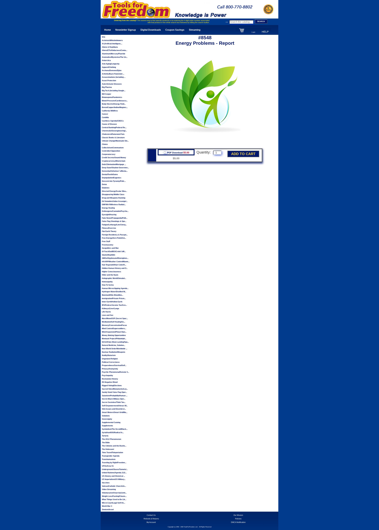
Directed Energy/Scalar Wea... (114, 191)
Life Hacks (106, 312)
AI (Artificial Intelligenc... (112, 44)
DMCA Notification (238, 522)
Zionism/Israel (108, 510)
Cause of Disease (109, 124)
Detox (104, 184)
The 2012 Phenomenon (111, 439)
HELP (265, 31)
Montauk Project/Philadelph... (114, 339)
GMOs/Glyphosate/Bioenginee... (115, 258)
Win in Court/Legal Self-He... (113, 503)
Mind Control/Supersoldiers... (114, 329)
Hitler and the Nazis (110, 275)
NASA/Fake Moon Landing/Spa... (115, 342)
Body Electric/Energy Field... (114, 104)
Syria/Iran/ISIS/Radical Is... (113, 432)
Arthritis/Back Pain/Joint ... (113, 74)
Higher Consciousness (111, 272)
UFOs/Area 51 (108, 466)
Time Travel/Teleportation (112, 452)
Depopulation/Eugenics (111, 178)
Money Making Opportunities (114, 335)
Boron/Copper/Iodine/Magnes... (115, 107)
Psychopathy (107, 375)
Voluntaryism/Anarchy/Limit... (114, 493)
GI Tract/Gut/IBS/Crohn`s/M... (114, 251)
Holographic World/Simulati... (114, 278)
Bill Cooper (106, 94)
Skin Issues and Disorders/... (114, 409)
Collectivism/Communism (113, 148)
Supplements (107, 426)
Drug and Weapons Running (113, 198)
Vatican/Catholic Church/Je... (114, 486)
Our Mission (238, 515)
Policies (238, 519)
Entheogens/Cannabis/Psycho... (115, 211)
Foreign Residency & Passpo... (115, 235)
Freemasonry (107, 245)
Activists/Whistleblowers (112, 40)
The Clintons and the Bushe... (114, 446)
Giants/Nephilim (108, 255)
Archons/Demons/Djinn (111, 70)
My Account (151, 522)
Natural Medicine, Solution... (113, 345)
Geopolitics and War (110, 248)
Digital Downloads (150, 30)
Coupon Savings (174, 30)
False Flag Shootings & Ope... (114, 221)
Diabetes (105, 188)
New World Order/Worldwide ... (114, 349)
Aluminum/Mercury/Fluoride (113, 54)
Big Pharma (107, 87)
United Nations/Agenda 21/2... (114, 473)
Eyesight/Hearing (109, 215)
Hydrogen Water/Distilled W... (114, 292)
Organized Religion (110, 359)
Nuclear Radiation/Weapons (113, 352)
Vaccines (106, 483)
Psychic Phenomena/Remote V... (115, 372)
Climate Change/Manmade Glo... (115, 141)
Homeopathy (107, 282)
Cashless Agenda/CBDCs (113, 121)
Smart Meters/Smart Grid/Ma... (114, 412)
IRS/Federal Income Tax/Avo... (114, 305)
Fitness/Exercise (109, 228)
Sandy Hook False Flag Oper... (114, 392)
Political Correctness (111, 362)
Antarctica (106, 60)
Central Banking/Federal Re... (114, 128)
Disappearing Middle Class (113, 194)
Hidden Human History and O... (115, 268)
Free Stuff (106, 241)
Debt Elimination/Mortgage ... (114, 164)
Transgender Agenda (110, 456)
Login (253, 32)
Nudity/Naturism (109, 355)
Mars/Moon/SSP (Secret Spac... (115, 318)
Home (107, 30)
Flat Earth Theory (109, 231)
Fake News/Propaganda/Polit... (114, 218)
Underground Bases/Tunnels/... (115, 469)
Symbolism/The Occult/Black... (114, 429)
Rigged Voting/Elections (112, 386)
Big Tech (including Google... (113, 91)
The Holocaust (108, 449)
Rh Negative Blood (110, 382)
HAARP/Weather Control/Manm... (116, 262)
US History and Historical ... (113, 476)
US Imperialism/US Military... (114, 479)
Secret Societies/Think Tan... (114, 402)
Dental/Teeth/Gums (110, 174)
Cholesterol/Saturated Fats (113, 134)
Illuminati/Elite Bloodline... (112, 295)
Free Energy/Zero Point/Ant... (114, 238)
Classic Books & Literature (113, 138)
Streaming (194, 30)
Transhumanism (108, 459)
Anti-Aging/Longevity (110, 64)
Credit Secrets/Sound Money (114, 158)
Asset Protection (109, 81)
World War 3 (107, 506)
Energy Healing (108, 208)
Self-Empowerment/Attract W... (115, 406)
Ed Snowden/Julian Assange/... (114, 201)
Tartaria (105, 436)
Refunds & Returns (151, 519)
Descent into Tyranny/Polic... (114, 181)
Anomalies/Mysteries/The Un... (114, 57)
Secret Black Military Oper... (113, 399)
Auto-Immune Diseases (112, 84)
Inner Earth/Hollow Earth (112, 302)
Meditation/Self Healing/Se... (113, 322)
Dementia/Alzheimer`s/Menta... (115, 171)
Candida (105, 117)
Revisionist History (110, 379)
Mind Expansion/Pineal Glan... (114, 332)
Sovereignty (107, 419)
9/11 (103, 37)
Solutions (106, 416)
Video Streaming (109, 489)
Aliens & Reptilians (110, 47)
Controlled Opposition (111, 151)
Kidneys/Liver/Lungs (110, 309)
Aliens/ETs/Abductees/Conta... (114, 50)
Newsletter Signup (125, 30)
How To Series (108, 285)
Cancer (105, 114)
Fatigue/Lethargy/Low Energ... (114, 225)
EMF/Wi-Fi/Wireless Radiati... (114, 205)
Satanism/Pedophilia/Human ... (114, 396)
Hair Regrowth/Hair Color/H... (114, 265)
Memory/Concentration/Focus (114, 325)
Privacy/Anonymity (110, 369)
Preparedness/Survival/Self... (114, 365)
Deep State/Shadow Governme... (115, 168)
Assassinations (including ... (113, 77)
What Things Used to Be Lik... (114, 499)
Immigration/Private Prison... (114, 298)
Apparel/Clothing (109, 67)
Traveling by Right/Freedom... (114, 463)
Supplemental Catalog (111, 422)
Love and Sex (107, 315)
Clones (105, 144)
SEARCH (261, 21)
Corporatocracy (108, 154)
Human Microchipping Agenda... (115, 288)
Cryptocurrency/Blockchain (113, 161)
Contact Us (151, 515)
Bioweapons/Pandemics (112, 97)
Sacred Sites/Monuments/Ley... (115, 389)
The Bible (106, 443)
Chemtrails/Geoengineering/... (114, 131)
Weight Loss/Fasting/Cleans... (114, 496)
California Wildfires (110, 111)
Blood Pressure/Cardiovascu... (115, 101)
